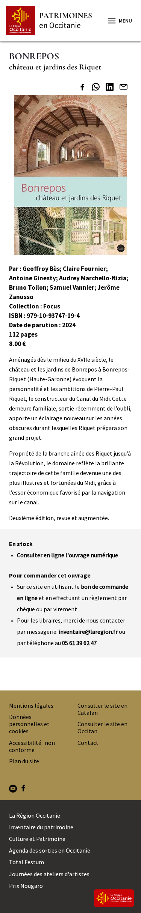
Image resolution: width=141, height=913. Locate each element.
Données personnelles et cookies (29, 724)
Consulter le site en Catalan (102, 709)
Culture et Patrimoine (37, 838)
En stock (21, 543)
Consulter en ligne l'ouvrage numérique (67, 555)
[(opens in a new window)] (82, 88)
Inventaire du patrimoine (41, 827)
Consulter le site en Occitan (102, 727)
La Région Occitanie (34, 815)
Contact (88, 742)
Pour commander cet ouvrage (50, 575)
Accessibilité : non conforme (32, 746)
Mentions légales (31, 705)
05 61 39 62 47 (79, 643)
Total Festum (26, 862)
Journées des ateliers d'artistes (49, 874)
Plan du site (24, 761)
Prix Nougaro (26, 885)
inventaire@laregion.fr (88, 631)
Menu (125, 20)
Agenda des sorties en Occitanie (49, 850)
